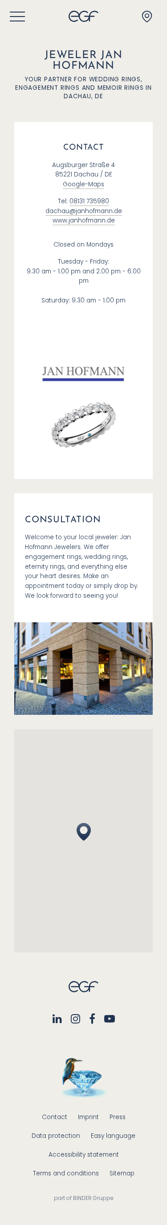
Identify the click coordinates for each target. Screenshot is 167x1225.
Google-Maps (83, 184)
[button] (83, 831)
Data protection (56, 1136)
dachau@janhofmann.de (83, 211)
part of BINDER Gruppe (84, 1198)
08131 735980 (89, 201)
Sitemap (122, 1173)
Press (118, 1117)
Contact (54, 1117)
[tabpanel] (83, 420)
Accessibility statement (84, 1154)
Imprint (88, 1117)
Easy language (113, 1136)
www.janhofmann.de (84, 220)
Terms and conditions (66, 1173)
